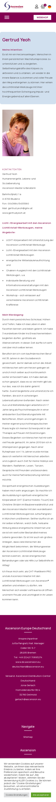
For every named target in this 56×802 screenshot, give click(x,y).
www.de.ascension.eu (28, 662)
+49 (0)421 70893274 (30, 657)
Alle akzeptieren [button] (41, 794)
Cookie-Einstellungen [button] (17, 794)
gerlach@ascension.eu (28, 699)
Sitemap (28, 737)
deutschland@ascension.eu (28, 666)
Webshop (42, 17)
